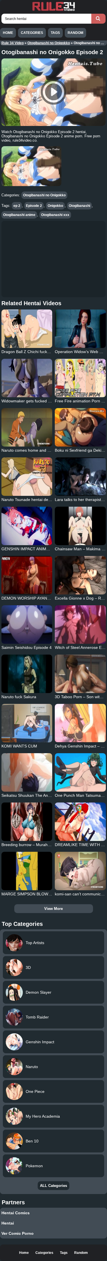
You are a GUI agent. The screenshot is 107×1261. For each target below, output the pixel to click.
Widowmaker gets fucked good (29, 401)
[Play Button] (53, 92)
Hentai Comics (15, 1213)
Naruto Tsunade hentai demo (27, 499)
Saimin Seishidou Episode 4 (26, 647)
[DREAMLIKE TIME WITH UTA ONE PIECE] (80, 821)
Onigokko (55, 206)
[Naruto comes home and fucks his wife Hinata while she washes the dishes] (27, 427)
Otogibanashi (79, 206)
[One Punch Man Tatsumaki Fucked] (80, 772)
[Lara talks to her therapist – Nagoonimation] (80, 476)
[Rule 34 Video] (54, 10)
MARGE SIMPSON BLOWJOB (28, 894)
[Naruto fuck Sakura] (27, 674)
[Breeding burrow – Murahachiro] (27, 821)
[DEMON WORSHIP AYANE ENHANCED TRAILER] (27, 575)
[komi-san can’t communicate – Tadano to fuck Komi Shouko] (80, 871)
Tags (55, 33)
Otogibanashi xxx (55, 215)
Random (75, 33)
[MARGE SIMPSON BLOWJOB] (27, 871)
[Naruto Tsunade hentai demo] (27, 476)
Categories (32, 33)
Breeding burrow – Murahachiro (30, 844)
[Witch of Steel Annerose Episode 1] (80, 624)
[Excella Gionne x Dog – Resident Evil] (80, 575)
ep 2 (16, 206)
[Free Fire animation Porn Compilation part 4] (80, 378)
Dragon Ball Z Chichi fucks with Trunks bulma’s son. (48, 351)
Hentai (7, 1223)
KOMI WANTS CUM (19, 746)
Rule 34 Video (12, 43)
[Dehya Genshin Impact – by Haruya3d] (80, 723)
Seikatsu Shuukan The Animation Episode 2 (40, 795)
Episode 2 (34, 206)
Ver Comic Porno (17, 1233)
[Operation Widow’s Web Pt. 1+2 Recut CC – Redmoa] (80, 328)
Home (8, 33)
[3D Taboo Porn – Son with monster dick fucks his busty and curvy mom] (80, 674)
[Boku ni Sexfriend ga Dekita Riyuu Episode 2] (80, 427)
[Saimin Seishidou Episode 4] (27, 624)
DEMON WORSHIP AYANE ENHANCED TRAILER (46, 598)
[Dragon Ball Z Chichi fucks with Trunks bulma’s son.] (27, 328)
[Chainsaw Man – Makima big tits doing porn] (80, 526)
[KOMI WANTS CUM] (27, 723)
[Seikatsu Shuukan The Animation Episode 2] (27, 772)
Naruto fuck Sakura (18, 696)
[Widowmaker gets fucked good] (27, 378)
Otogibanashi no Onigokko (48, 43)
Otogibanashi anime (19, 215)
